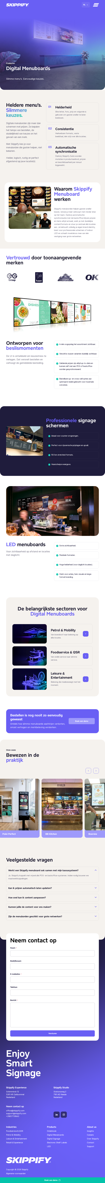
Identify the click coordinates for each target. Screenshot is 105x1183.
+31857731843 (12, 1116)
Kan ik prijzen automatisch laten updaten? (30, 888)
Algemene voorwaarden (16, 1173)
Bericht (14, 1000)
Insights (90, 1131)
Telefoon (13, 987)
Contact (90, 1142)
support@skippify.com (16, 1113)
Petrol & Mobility (13, 1135)
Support (90, 1146)
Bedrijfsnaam (15, 961)
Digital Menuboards (55, 1135)
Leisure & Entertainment (16, 1139)
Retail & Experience (14, 1142)
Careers (90, 1135)
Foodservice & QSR (14, 1131)
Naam (13, 948)
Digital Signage (53, 1139)
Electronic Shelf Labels (57, 1142)
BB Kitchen (47, 834)
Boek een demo (81, 721)
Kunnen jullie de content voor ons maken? (30, 907)
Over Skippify (93, 1139)
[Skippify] (17, 4)
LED (49, 1146)
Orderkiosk (51, 1131)
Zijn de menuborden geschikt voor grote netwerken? (35, 916)
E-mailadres (16, 974)
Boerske (89, 834)
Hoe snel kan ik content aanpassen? (27, 897)
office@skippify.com (15, 1111)
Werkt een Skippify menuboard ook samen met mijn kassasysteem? (43, 870)
